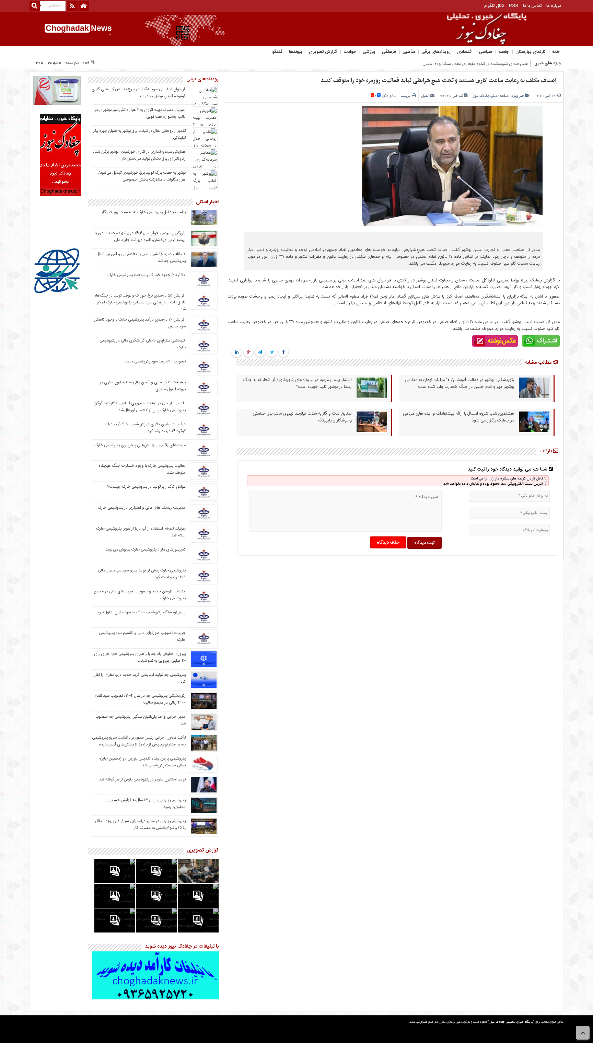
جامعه (504, 52)
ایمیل (425, 96)
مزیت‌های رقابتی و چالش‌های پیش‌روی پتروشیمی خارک (140, 445)
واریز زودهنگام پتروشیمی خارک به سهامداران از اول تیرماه (140, 612)
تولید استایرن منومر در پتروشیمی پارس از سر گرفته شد (142, 779)
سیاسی (485, 52)
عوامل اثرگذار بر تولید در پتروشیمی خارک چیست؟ (146, 486)
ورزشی (369, 52)
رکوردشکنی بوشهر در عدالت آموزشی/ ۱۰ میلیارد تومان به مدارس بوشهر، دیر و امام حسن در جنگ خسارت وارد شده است (459, 383)
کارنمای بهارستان (530, 52)
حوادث (350, 52)
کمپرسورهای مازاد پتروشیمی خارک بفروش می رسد (145, 549)
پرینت (406, 96)
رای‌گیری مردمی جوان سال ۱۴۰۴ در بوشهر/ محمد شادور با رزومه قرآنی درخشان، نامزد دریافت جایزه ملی (140, 236)
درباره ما (553, 6)
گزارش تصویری (323, 52)
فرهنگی (389, 52)
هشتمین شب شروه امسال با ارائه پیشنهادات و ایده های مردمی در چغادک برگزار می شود (458, 417)
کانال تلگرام (494, 6)
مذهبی (409, 52)
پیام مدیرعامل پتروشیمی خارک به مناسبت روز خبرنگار (144, 212)
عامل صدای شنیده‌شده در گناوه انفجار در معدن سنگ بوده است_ (475, 63)
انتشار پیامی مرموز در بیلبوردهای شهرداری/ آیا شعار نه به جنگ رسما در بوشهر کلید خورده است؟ (297, 383)
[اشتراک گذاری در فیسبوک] (283, 352)
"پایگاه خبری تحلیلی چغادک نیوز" (510, 1022)
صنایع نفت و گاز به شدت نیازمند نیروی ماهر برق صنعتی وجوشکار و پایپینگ (302, 417)
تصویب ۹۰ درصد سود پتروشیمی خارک (155, 361)
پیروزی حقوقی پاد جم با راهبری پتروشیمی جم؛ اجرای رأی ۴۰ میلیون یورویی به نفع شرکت (140, 657)
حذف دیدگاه (388, 542)
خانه (556, 52)
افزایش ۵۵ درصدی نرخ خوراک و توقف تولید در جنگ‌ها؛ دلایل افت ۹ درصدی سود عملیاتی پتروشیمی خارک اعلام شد (140, 302)
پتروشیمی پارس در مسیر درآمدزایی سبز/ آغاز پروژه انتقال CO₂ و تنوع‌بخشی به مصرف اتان (140, 824)
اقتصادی (465, 52)
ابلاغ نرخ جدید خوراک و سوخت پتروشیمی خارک (146, 274)
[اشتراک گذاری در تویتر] (272, 352)
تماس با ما (532, 6)
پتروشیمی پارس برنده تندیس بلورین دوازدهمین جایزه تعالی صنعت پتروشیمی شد (142, 762)
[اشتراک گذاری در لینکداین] (237, 352)
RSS (513, 6)
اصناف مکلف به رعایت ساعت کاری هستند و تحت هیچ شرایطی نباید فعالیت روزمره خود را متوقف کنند (438, 80)
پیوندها (295, 52)
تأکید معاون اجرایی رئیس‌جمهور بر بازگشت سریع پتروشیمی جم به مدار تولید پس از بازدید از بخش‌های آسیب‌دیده (139, 741)
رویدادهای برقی (436, 52)
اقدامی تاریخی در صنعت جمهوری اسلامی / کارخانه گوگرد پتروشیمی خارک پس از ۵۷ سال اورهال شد (140, 407)
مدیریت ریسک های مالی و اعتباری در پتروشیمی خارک (141, 507)
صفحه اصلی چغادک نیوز (491, 96)
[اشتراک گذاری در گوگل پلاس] (248, 352)
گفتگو (277, 52)
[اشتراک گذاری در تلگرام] (260, 352)
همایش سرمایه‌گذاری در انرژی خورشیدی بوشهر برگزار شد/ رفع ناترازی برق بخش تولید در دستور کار (139, 155)
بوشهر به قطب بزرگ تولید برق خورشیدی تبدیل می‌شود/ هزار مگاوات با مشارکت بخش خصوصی (142, 176)
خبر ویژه (517, 96)
